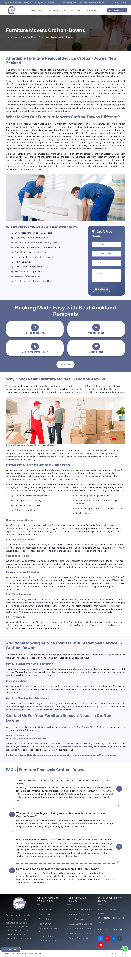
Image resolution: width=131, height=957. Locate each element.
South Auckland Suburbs (81, 933)
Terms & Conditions (118, 953)
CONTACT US (91, 10)
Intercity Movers (46, 936)
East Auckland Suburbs (80, 928)
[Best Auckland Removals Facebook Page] (100, 938)
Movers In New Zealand (80, 909)
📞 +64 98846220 (117, 3)
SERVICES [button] (53, 10)
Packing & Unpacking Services (48, 929)
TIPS (71, 10)
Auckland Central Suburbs (81, 914)
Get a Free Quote (11, 949)
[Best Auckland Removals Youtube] (100, 944)
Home (9, 37)
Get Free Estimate (117, 10)
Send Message (101, 289)
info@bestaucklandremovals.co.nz (30, 738)
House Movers (45, 909)
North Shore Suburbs (79, 919)
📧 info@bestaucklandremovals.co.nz (84, 2)
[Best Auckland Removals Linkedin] (113, 938)
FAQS (64, 10)
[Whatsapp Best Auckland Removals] (124, 949)
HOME (33, 10)
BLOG (79, 10)
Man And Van (44, 923)
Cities (17, 37)
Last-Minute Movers (48, 940)
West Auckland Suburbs (80, 923)
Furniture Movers (46, 914)
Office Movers (45, 919)
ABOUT (42, 10)
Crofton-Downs (30, 37)
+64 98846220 (21, 735)
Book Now (65, 364)
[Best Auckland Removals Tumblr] (119, 938)
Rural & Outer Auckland (80, 938)
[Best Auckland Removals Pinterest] (107, 938)
